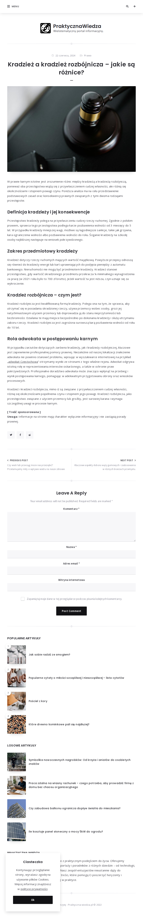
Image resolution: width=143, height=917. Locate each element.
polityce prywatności (34, 889)
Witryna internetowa (71, 580)
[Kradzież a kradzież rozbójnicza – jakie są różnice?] (71, 129)
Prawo (87, 55)
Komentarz (71, 509)
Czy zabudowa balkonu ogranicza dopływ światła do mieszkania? (74, 808)
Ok (33, 900)
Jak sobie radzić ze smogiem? (49, 654)
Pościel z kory (38, 701)
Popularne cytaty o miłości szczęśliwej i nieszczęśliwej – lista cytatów (76, 678)
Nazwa (71, 547)
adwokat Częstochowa (23, 361)
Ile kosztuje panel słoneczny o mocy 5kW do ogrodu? (66, 831)
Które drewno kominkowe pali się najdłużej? (59, 724)
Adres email (71, 563)
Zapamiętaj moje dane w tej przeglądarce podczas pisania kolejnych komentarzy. (74, 599)
